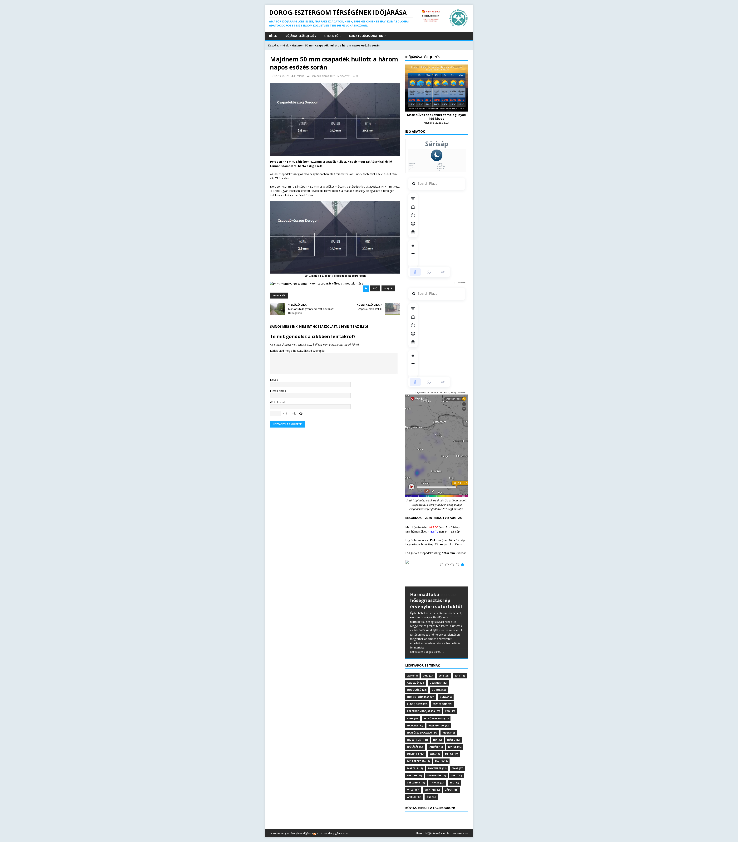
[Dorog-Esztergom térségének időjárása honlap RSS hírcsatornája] (314, 823)
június (454, 736)
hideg (448, 722)
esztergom (442, 694)
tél (454, 772)
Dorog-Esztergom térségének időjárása (291, 823)
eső (375, 288)
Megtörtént (343, 76)
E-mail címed (278, 391)
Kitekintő (331, 36)
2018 (444, 665)
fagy (412, 708)
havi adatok (438, 715)
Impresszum (460, 823)
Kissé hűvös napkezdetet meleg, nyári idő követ (436, 117)
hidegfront (417, 729)
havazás (415, 715)
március (415, 758)
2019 (460, 665)
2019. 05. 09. (282, 76)
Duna (446, 686)
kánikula (415, 743)
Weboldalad (277, 402)
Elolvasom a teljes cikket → (427, 641)
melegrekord (418, 751)
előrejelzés (417, 694)
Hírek (273, 36)
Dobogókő (416, 679)
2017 (428, 665)
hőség (453, 729)
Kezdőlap (273, 45)
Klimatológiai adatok (366, 36)
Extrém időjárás (320, 76)
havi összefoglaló (422, 722)
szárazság (436, 765)
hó (437, 729)
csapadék (415, 672)
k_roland (299, 76)
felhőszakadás (436, 708)
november (437, 758)
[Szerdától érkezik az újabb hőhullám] (436, 573)
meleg (451, 743)
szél (456, 765)
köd (435, 743)
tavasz (437, 772)
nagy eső (279, 295)
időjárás (415, 736)
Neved (274, 379)
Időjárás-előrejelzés (300, 36)
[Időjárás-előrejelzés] (436, 109)
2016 (412, 665)
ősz (431, 786)
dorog (439, 679)
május (388, 288)
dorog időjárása (420, 686)
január (436, 736)
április (414, 786)
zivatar (432, 779)
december (438, 672)
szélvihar (416, 772)
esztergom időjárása (423, 701)
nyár (457, 758)
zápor (451, 779)
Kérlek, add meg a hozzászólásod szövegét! (297, 350)
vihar (413, 779)
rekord (414, 765)
